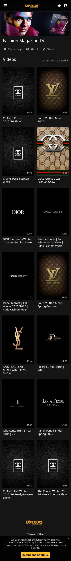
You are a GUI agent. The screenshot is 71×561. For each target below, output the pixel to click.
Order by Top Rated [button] (54, 60)
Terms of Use (35, 534)
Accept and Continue (35, 555)
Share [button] (50, 49)
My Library (14, 49)
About (34, 49)
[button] (65, 5)
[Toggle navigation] (5, 5)
